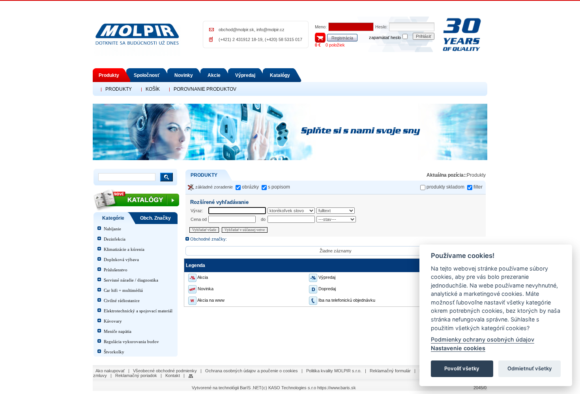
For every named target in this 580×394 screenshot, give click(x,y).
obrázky (250, 187)
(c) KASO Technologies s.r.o (289, 387)
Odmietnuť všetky (529, 369)
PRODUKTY (118, 89)
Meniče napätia (117, 331)
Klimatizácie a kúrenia (124, 249)
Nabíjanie (112, 228)
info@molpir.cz (270, 29)
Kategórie (113, 218)
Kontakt (172, 375)
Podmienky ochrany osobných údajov (482, 339)
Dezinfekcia (114, 239)
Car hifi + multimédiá (123, 290)
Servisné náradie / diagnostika (131, 280)
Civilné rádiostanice (122, 300)
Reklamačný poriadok (136, 375)
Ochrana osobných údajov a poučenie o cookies (251, 370)
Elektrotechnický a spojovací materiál (138, 310)
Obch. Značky (155, 218)
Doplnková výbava (121, 259)
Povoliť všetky (461, 369)
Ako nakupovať (110, 370)
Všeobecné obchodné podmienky (165, 370)
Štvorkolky (114, 351)
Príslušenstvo (115, 269)
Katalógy (280, 75)
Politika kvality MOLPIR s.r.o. (333, 370)
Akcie (214, 75)
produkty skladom (445, 187)
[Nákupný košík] (320, 37)
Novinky (183, 75)
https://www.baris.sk (336, 387)
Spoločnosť (147, 75)
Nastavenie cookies (458, 348)
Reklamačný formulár (390, 370)
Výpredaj (245, 75)
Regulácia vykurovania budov (131, 341)
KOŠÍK (153, 89)
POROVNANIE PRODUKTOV (205, 89)
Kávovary (113, 321)
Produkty (109, 75)
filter (478, 187)
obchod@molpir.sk (236, 29)
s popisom (279, 187)
